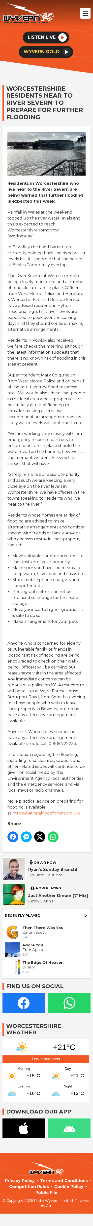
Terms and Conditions (64, 1180)
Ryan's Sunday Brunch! (52, 869)
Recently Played (22, 915)
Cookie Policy (68, 1186)
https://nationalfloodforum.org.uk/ (46, 813)
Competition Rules (29, 1186)
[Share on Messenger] (26, 836)
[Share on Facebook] (12, 836)
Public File (46, 1192)
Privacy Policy (20, 1180)
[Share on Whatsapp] (53, 836)
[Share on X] (39, 836)
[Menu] (85, 13)
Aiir (48, 1206)
